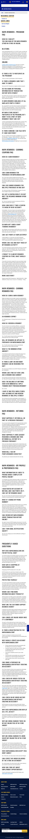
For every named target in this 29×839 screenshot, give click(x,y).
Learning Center (13, 822)
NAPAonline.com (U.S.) (23, 824)
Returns (2, 796)
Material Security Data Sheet (16, 796)
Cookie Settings (13, 813)
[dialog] (23, 2)
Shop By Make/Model (5, 807)
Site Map (12, 807)
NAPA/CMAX (12, 786)
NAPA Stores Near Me (5, 794)
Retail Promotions (13, 805)
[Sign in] (23, 2)
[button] (14, 2)
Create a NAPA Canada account (9, 64)
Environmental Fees (5, 816)
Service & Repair (5, 23)
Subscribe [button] (24, 831)
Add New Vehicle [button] (7, 9)
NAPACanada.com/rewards (8, 141)
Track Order (4, 688)
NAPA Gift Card (22, 805)
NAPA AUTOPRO (22, 786)
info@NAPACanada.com (12, 138)
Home (2, 12)
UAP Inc (21, 822)
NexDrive (3, 788)
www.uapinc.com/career (7, 773)
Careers (3, 26)
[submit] (27, 5)
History (2, 784)
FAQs (20, 796)
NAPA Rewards (4, 805)
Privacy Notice (4, 813)
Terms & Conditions (23, 813)
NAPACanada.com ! (12, 214)
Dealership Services (14, 788)
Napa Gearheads (4, 786)
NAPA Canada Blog (5, 822)
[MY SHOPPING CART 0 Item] (27, 2)
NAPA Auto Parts (13, 784)
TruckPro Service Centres (15, 824)
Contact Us (4, 18)
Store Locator (13, 794)
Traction (2, 824)
